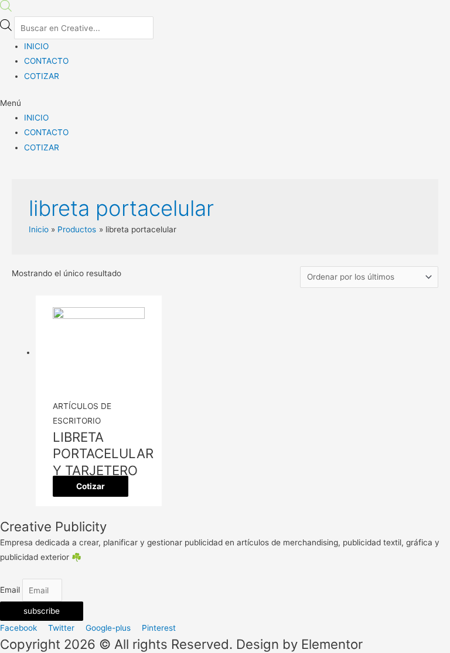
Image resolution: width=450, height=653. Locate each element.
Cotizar (90, 486)
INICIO (36, 46)
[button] (225, 103)
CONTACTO (46, 61)
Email (11, 590)
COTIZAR (41, 76)
